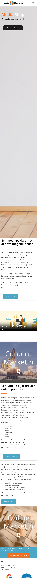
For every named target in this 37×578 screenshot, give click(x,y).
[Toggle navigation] (33, 3)
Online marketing (7, 565)
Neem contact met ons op (18, 555)
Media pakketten (7, 569)
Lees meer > (8, 502)
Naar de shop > (12, 28)
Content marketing (8, 567)
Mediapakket (10, 296)
